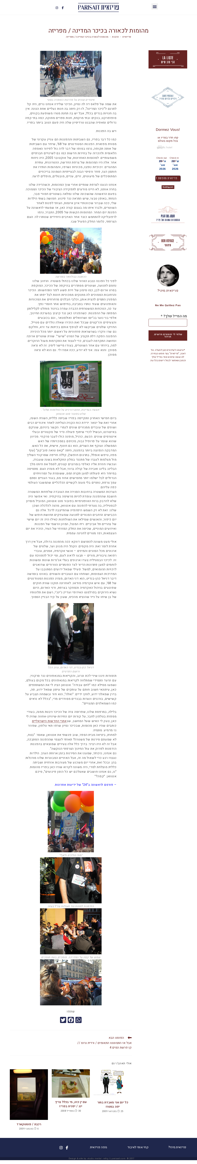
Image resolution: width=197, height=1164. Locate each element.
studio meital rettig (97, 1158)
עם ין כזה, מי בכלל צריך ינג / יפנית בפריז (71, 1104)
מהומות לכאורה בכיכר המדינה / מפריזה (87, 37)
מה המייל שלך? (174, 316)
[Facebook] (62, 8)
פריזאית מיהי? (167, 290)
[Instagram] (57, 8)
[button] (154, 6)
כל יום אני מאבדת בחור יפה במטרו (112, 1104)
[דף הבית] (126, 37)
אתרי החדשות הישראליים (49, 721)
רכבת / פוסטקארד (29, 1124)
